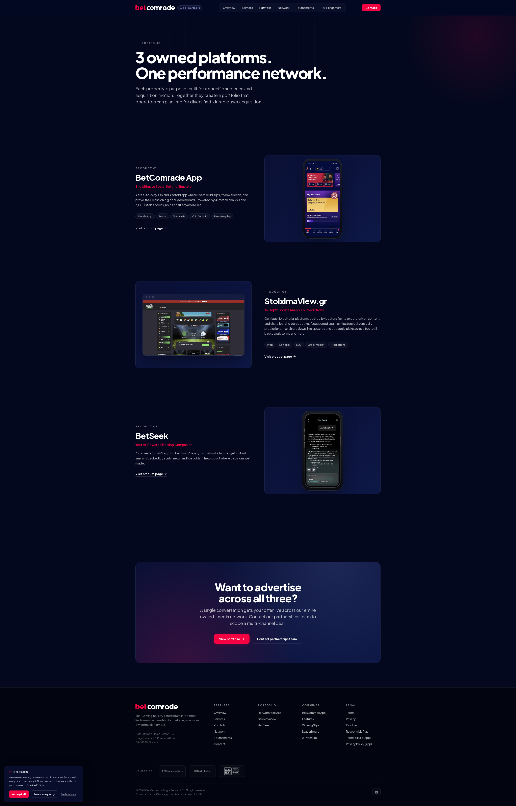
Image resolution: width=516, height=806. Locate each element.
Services (247, 7)
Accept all (19, 794)
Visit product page (149, 228)
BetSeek (263, 725)
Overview (229, 7)
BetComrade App (270, 712)
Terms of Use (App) (358, 737)
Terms (350, 712)
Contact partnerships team (277, 639)
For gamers (333, 7)
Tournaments (305, 7)
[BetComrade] (155, 7)
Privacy (351, 719)
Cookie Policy (35, 785)
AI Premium (309, 737)
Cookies (352, 725)
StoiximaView (267, 719)
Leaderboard (310, 731)
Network (284, 7)
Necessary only (44, 794)
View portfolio (229, 639)
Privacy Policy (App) (359, 744)
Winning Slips (310, 725)
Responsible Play (357, 731)
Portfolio (265, 7)
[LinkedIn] (376, 792)
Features (308, 719)
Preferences (68, 794)
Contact (371, 7)
